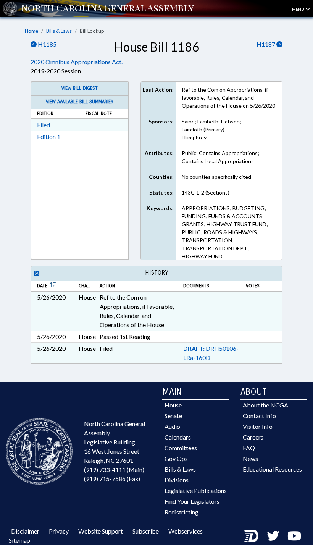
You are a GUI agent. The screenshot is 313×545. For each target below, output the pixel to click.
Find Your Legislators (192, 501)
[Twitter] (273, 535)
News (250, 458)
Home (31, 31)
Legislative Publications (196, 490)
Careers (253, 437)
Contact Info (259, 415)
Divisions (177, 479)
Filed (43, 124)
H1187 (266, 44)
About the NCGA (265, 405)
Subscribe (145, 531)
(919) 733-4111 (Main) (114, 469)
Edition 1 (48, 136)
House (173, 405)
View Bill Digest (79, 88)
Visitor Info (258, 426)
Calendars (178, 437)
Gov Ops (176, 458)
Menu (298, 9)
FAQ (249, 447)
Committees (181, 447)
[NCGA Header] (107, 8)
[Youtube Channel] (294, 535)
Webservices (185, 531)
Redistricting (181, 512)
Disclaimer (25, 531)
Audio (172, 426)
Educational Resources (272, 469)
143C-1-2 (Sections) (205, 192)
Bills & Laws (59, 31)
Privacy (59, 531)
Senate (173, 415)
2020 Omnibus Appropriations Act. (77, 61)
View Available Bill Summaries (79, 102)
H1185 (46, 44)
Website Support (100, 531)
